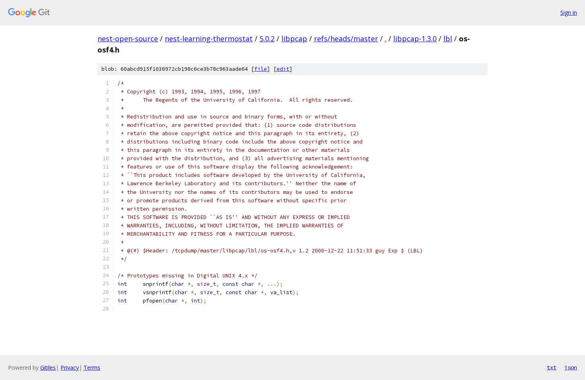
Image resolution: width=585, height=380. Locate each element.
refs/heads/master (346, 38)
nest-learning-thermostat (209, 38)
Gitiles (48, 367)
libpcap (294, 38)
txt (551, 367)
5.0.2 (267, 38)
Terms (92, 367)
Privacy (69, 367)
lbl (447, 38)
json (570, 367)
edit (283, 69)
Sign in (568, 12)
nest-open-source (128, 38)
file (260, 69)
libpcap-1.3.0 (415, 38)
